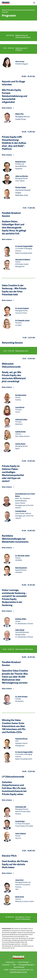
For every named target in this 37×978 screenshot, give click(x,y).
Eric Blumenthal (20, 395)
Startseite (5, 10)
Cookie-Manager (23, 962)
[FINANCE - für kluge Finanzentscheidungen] (5, 3)
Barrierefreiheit (19, 967)
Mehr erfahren (7, 108)
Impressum (6, 965)
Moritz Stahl (19, 897)
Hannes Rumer (20, 444)
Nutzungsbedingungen (26, 965)
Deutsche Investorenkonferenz (24, 10)
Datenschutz (10, 962)
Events (11, 10)
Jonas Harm (19, 880)
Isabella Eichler (20, 432)
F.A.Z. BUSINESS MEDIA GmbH (21, 971)
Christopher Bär (20, 807)
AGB (14, 965)
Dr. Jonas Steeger (21, 697)
